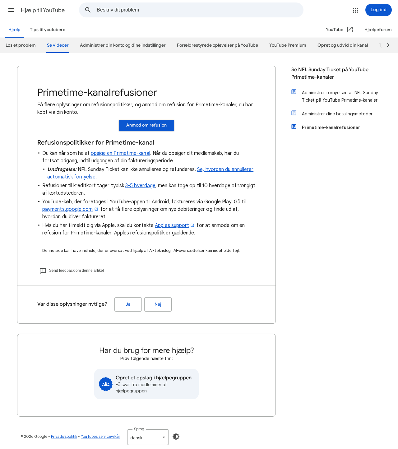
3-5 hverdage (140, 186)
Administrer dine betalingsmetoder (337, 114)
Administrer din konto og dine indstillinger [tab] (123, 45)
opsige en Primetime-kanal (120, 153)
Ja (128, 304)
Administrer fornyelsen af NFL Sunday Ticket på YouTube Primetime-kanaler (340, 96)
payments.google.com (67, 209)
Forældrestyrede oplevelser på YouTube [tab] (217, 45)
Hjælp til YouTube (43, 10)
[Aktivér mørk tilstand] (176, 436)
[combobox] (200, 10)
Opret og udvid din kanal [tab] (342, 45)
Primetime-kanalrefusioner (331, 127)
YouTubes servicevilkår (100, 436)
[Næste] (385, 45)
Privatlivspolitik (64, 436)
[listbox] (148, 437)
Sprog (139, 429)
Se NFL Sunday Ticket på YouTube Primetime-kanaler (329, 73)
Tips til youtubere (47, 29)
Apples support (172, 225)
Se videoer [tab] (58, 45)
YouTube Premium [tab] (287, 45)
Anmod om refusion (146, 125)
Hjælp (14, 29)
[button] (11, 9)
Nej (158, 304)
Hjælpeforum (378, 29)
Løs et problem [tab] (21, 45)
